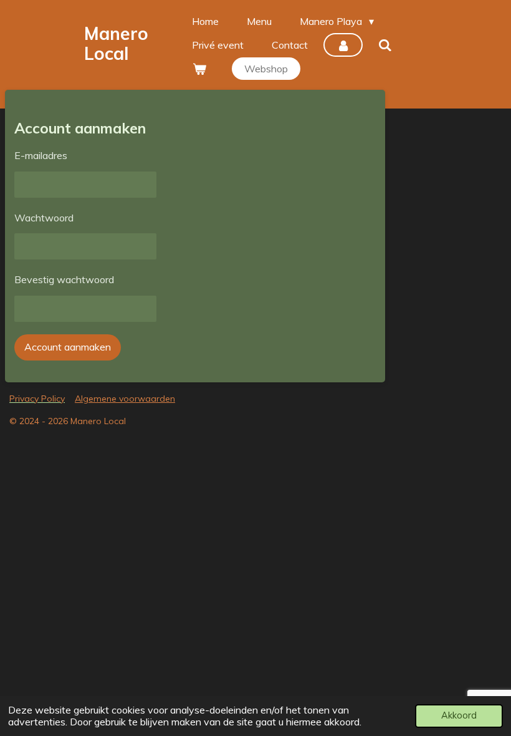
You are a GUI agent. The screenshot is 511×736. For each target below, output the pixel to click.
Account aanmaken (67, 347)
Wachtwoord (44, 217)
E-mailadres (40, 155)
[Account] (342, 45)
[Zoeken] (385, 45)
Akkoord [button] (459, 715)
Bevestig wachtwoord (64, 279)
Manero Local (116, 43)
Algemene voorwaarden (125, 398)
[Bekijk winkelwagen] (198, 68)
